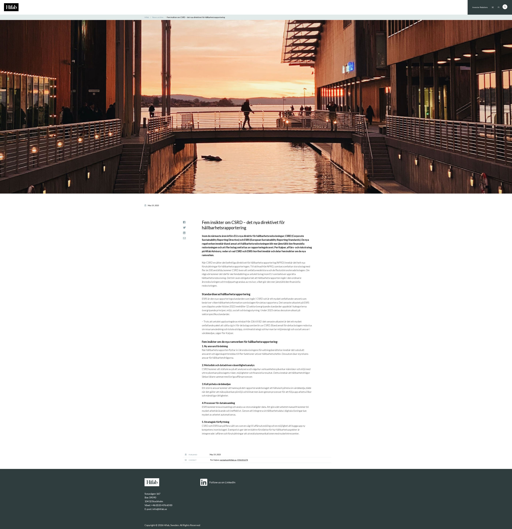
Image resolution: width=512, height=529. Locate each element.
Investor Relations (480, 7)
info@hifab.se (160, 509)
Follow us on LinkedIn (222, 482)
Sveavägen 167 (152, 493)
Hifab (147, 17)
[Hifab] (11, 10)
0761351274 (242, 460)
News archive (157, 17)
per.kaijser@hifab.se (228, 460)
